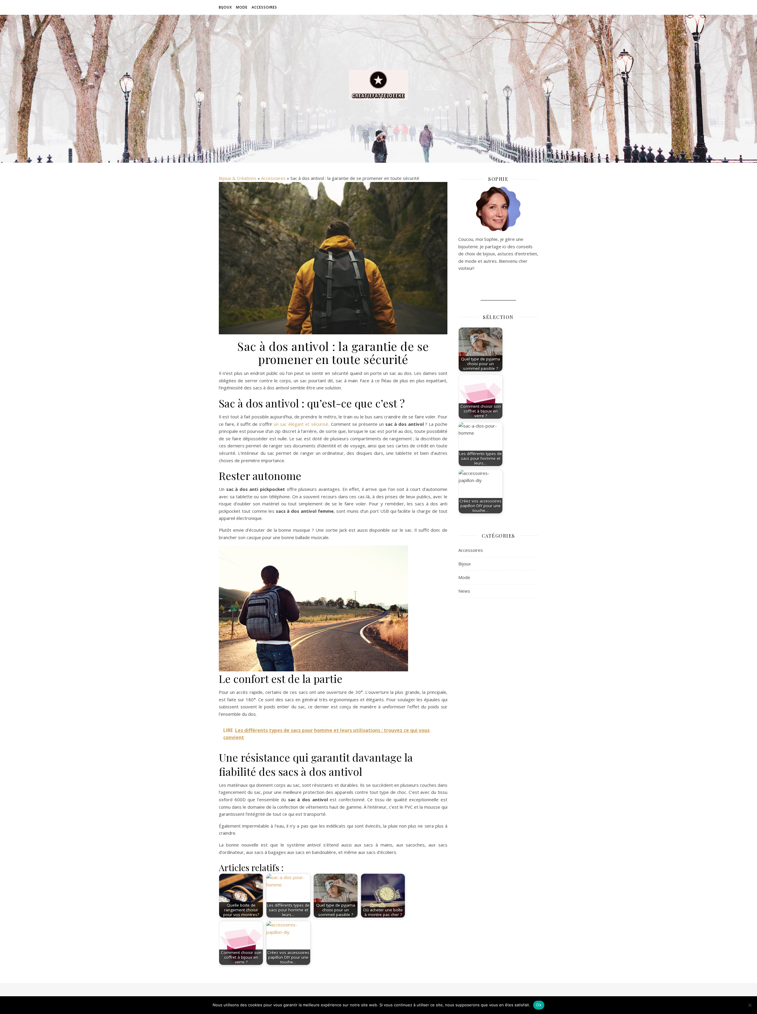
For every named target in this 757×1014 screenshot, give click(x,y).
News (464, 591)
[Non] (750, 1005)
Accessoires (264, 7)
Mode (242, 7)
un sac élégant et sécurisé (301, 424)
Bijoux (225, 7)
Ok (538, 1004)
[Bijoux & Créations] (378, 85)
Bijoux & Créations (237, 178)
